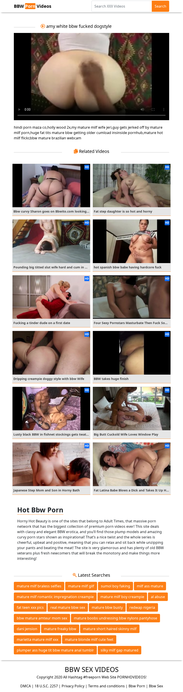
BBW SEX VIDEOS (92, 669)
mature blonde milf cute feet (89, 639)
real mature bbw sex (67, 607)
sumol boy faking (115, 586)
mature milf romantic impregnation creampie (55, 596)
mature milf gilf (81, 586)
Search (160, 6)
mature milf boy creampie (122, 596)
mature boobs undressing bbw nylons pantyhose (115, 618)
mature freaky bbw (60, 628)
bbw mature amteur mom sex (42, 618)
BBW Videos (32, 6)
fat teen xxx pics (30, 607)
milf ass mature (150, 586)
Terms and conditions (106, 686)
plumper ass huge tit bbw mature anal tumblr (55, 650)
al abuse (158, 596)
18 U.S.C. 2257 (46, 686)
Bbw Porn (137, 686)
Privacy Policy (73, 686)
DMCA (25, 686)
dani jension (27, 628)
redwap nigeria (142, 607)
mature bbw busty (107, 607)
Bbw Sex (156, 686)
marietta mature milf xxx (37, 639)
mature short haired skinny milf (110, 628)
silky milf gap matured (119, 650)
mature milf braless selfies (39, 586)
